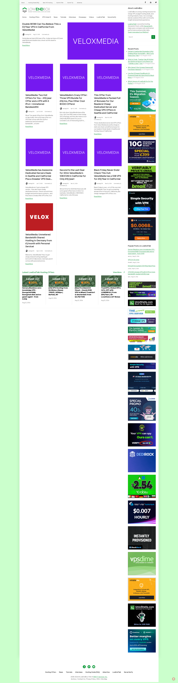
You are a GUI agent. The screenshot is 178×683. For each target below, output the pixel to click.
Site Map (104, 679)
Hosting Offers (34, 17)
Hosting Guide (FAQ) (33, 2)
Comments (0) (97, 119)
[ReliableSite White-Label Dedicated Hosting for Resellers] (142, 137)
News (56, 17)
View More (117, 272)
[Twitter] (156, 2)
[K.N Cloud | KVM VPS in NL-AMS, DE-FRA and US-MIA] (142, 240)
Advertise (79, 2)
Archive (73, 679)
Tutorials (63, 17)
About (23, 2)
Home (24, 17)
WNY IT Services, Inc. (100, 677)
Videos (91, 17)
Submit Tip (70, 2)
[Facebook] (145, 2)
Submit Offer (59, 2)
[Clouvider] (142, 162)
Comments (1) (48, 111)
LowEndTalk (101, 17)
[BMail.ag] (142, 188)
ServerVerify (112, 17)
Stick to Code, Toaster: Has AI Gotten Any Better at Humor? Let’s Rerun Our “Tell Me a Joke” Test (140, 61)
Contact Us (81, 679)
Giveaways (82, 17)
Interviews (72, 17)
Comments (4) (45, 34)
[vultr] (142, 111)
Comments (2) (82, 108)
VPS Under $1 (46, 17)
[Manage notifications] (173, 678)
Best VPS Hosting (47, 2)
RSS (98, 679)
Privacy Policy (91, 679)
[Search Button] (153, 37)
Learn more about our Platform (138, 32)
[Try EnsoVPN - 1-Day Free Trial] (142, 214)
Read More (26, 45)
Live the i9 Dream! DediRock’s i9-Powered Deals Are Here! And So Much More (141, 75)
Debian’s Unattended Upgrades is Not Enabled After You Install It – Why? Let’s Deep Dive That (141, 53)
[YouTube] (150, 2)
